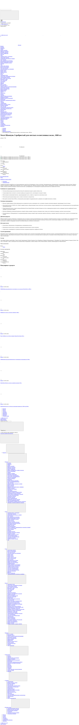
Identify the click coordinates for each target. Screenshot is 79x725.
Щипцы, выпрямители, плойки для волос (15, 470)
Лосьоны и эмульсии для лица (13, 522)
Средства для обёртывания (12, 568)
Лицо (1, 55)
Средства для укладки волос (13, 495)
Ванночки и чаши (4, 79)
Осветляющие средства (12, 491)
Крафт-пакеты (10, 597)
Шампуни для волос (4, 51)
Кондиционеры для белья (5, 114)
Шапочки (9, 671)
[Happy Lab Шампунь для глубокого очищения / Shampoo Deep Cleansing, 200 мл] (0, 314)
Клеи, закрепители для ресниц (6, 60)
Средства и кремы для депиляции (7, 69)
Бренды (1, 120)
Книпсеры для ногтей (11, 596)
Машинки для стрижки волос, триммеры (15, 486)
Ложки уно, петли (11, 521)
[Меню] (1, 20)
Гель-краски (2, 81)
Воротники (9, 479)
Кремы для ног (3, 70)
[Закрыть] (9, 438)
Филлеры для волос (11, 497)
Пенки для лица (10, 529)
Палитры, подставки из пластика (13, 663)
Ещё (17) (2, 73)
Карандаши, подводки (4, 87)
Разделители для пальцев (12, 612)
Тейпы (8, 697)
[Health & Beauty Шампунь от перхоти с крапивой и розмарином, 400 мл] (0, 361)
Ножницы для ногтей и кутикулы (14, 606)
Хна (8, 539)
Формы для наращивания (12, 621)
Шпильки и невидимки (12, 474)
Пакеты (8, 664)
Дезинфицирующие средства (6, 112)
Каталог (19, 45)
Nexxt (4, 166)
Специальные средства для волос (14, 493)
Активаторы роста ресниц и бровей (7, 58)
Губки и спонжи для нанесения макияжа (8, 86)
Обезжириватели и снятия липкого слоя (15, 607)
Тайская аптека (10, 696)
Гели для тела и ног (4, 67)
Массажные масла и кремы (12, 560)
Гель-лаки (9, 591)
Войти (1, 286)
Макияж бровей (3, 89)
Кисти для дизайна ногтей (12, 595)
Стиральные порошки (4, 117)
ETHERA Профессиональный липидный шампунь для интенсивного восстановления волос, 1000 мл (15, 359)
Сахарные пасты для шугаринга (13, 565)
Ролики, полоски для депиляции (13, 564)
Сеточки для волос (11, 478)
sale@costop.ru (3, 723)
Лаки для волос (10, 482)
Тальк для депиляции (11, 570)
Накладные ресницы (11, 526)
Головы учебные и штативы (12, 480)
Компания (5, 412)
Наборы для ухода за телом (12, 562)
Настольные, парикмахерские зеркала (7, 100)
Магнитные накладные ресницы (13, 523)
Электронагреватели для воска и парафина (15, 574)
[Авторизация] (52, 35)
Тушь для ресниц (10, 645)
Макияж (2, 83)
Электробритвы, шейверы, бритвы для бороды (16, 501)
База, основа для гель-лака (5, 78)
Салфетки (9, 668)
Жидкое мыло (3, 109)
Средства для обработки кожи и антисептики (16, 695)
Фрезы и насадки (10, 622)
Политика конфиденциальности (6, 433)
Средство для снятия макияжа (13, 536)
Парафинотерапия (11, 563)
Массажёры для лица (11, 524)
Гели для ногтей (3, 80)
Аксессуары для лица (4, 57)
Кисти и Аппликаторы (4, 88)
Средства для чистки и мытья (6, 116)
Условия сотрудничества (5, 125)
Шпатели (9, 571)
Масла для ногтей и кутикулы (13, 601)
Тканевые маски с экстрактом (6, 56)
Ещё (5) (1, 91)
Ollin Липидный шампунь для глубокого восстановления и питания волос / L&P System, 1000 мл (14, 406)
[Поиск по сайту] (9, 15)
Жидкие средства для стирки (6, 113)
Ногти (1, 74)
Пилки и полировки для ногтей (13, 608)
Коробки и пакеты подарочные (6, 98)
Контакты (2, 126)
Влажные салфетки (4, 105)
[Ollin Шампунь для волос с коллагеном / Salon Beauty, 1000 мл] (0, 291)
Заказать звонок (3, 420)
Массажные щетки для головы (13, 689)
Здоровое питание (11, 688)
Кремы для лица (10, 520)
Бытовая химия (3, 111)
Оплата (1, 122)
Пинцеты (9, 530)
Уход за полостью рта (11, 698)
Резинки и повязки (11, 473)
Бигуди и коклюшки (11, 471)
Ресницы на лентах (11, 533)
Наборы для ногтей (11, 605)
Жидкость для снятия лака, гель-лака (14, 593)
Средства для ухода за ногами (13, 569)
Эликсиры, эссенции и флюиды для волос (15, 502)
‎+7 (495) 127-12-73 (4, 24)
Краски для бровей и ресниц (6, 62)
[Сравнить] (9, 276)
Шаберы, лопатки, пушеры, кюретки (14, 623)
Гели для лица (3, 59)
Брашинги (2, 48)
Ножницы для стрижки (12, 489)
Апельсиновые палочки (5, 77)
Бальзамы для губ (3, 85)
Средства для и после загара (13, 567)
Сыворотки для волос (11, 496)
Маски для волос (10, 484)
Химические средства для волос (13, 499)
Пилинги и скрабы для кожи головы (14, 492)
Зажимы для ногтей (11, 594)
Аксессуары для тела (4, 65)
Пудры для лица (10, 642)
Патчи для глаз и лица (11, 528)
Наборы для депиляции (12, 561)
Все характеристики (4, 176)
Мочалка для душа (11, 690)
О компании (2, 124)
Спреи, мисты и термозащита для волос (15, 494)
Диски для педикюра (11, 592)
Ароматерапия (3, 103)
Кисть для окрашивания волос (13, 481)
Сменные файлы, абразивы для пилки (14, 613)
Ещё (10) (2, 110)
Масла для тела (10, 559)
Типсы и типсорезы (11, 618)
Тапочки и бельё (10, 670)
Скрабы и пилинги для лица (13, 534)
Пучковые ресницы (11, 531)
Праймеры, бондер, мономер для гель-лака (15, 609)
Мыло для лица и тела (11, 692)
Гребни (1, 49)
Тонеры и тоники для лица (12, 538)
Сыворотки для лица (11, 537)
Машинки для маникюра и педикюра (14, 604)
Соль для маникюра (11, 614)
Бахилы (8, 655)
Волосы (2, 46)
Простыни (9, 667)
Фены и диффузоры (4, 53)
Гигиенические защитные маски (6, 107)
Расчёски (2, 47)
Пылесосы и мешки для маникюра (14, 610)
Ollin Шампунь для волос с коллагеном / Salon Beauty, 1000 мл (9, 312)
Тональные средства (11, 643)
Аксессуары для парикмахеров (13, 476)
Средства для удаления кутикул (13, 615)
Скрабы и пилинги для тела (12, 566)
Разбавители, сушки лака (12, 611)
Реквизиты (5, 413)
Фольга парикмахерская (12, 498)
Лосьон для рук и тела (11, 557)
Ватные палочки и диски (5, 104)
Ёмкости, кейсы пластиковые (6, 96)
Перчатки (9, 665)
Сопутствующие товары (12, 535)
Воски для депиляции (4, 66)
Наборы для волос (11, 487)
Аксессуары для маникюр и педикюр (7, 76)
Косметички (2, 99)
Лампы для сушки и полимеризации (14, 600)
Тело (1, 64)
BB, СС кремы (3, 84)
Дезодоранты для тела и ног (6, 108)
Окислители (9, 490)
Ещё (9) (1, 101)
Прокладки (9, 693)
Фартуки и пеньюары (11, 477)
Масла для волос (10, 485)
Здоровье (2, 102)
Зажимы (9, 472)
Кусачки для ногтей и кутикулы (13, 598)
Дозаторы (2, 95)
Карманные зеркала (4, 97)
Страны (2, 121)
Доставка (2, 123)
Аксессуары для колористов (12, 475)
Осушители (2, 115)
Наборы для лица (10, 525)
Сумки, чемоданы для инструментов (14, 669)
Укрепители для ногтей (12, 620)
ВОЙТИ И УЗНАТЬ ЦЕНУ (5, 179)
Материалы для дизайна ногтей (13, 603)
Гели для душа (3, 106)
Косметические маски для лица (6, 61)
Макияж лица (3, 90)
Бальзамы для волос (4, 52)
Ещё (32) (2, 54)
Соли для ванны (10, 694)
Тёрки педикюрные (11, 617)
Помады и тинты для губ (12, 641)
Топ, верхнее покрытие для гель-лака (14, 619)
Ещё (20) (2, 63)
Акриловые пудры (4, 75)
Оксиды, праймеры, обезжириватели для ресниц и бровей (18, 527)
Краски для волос (3, 50)
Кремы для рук (3, 71)
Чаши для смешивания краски (13, 500)
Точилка (9, 644)
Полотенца (9, 666)
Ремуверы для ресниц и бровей (13, 532)
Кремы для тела (3, 72)
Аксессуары (2, 92)
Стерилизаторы (10, 616)
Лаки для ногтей (10, 599)
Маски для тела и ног (11, 558)
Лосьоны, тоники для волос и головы (14, 483)
